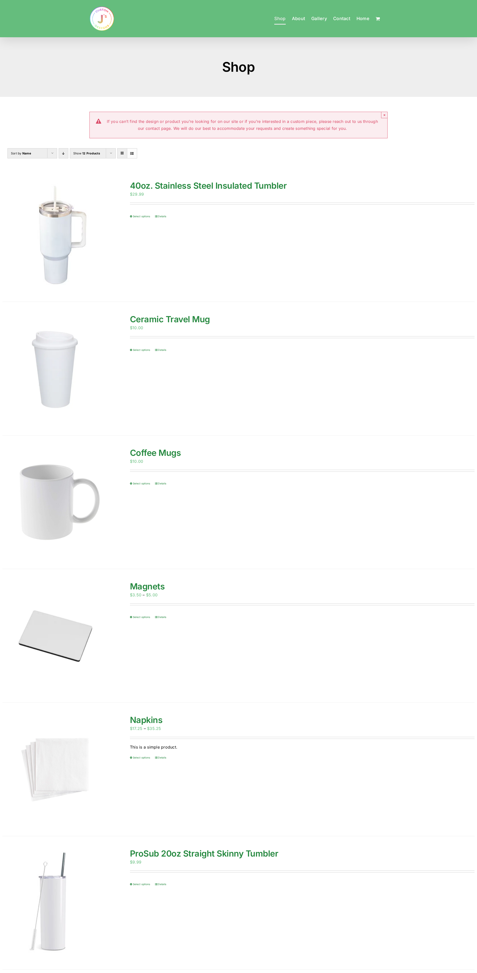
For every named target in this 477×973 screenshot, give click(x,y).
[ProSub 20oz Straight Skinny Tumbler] (56, 903)
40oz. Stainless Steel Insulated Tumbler (208, 185)
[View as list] (132, 153)
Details (162, 216)
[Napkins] (56, 769)
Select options (141, 216)
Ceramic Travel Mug (170, 319)
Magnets (147, 586)
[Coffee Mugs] (56, 502)
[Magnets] (56, 635)
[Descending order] (63, 153)
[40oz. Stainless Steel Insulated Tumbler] (56, 235)
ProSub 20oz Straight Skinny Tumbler (204, 853)
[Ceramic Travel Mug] (56, 368)
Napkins (146, 720)
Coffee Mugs (155, 453)
